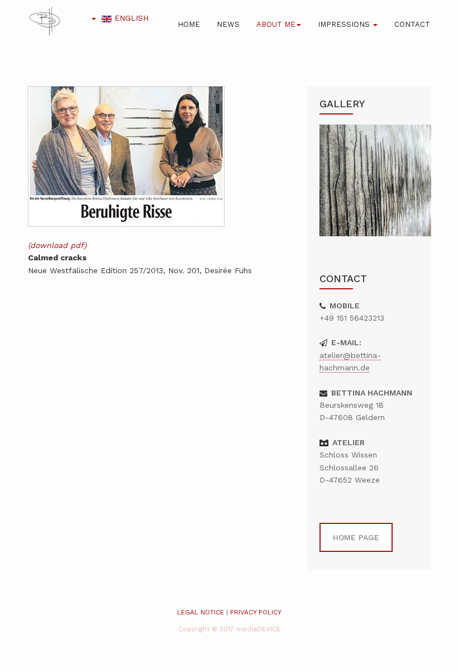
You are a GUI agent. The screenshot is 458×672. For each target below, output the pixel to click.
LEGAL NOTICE (200, 612)
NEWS (228, 24)
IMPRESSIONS (345, 24)
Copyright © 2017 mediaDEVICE (229, 629)
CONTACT (412, 24)
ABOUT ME (275, 24)
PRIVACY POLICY (256, 612)
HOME (189, 24)
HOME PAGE (356, 537)
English (130, 17)
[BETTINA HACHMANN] (44, 21)
